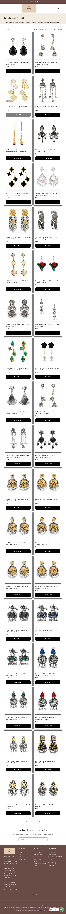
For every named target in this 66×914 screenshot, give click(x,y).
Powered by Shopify (38, 905)
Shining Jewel (30, 905)
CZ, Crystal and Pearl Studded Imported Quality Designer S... (18, 63)
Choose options (47, 158)
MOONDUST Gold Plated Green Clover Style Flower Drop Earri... (17, 369)
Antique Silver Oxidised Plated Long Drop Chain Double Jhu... (46, 63)
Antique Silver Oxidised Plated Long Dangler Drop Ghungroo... (46, 107)
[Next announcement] (63, 2)
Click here (41, 910)
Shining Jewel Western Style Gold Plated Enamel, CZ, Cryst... (45, 456)
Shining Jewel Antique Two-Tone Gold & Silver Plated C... (47, 762)
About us (21, 852)
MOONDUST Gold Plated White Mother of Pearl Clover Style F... (18, 281)
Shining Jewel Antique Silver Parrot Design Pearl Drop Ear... (46, 238)
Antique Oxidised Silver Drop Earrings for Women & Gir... (47, 325)
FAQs (20, 857)
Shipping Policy (37, 854)
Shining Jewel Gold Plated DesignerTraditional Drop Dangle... (16, 150)
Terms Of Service (38, 857)
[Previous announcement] (3, 2)
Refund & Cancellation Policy (39, 864)
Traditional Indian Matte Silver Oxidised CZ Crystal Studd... (47, 150)
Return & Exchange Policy (38, 860)
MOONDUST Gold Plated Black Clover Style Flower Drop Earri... (17, 194)
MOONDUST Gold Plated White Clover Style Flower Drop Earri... (17, 107)
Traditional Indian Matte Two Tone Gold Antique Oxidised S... (18, 238)
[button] (3, 8)
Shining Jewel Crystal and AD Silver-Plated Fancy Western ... (46, 194)
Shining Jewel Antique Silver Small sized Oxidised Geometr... (47, 281)
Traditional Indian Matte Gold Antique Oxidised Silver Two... (17, 500)
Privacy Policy (37, 852)
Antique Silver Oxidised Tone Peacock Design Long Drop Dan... (17, 456)
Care (20, 854)
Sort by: (36, 29)
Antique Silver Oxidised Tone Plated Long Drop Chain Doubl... (46, 412)
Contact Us (22, 859)
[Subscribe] (45, 839)
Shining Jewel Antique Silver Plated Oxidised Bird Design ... (17, 631)
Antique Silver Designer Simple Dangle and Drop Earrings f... (17, 412)
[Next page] (44, 822)
